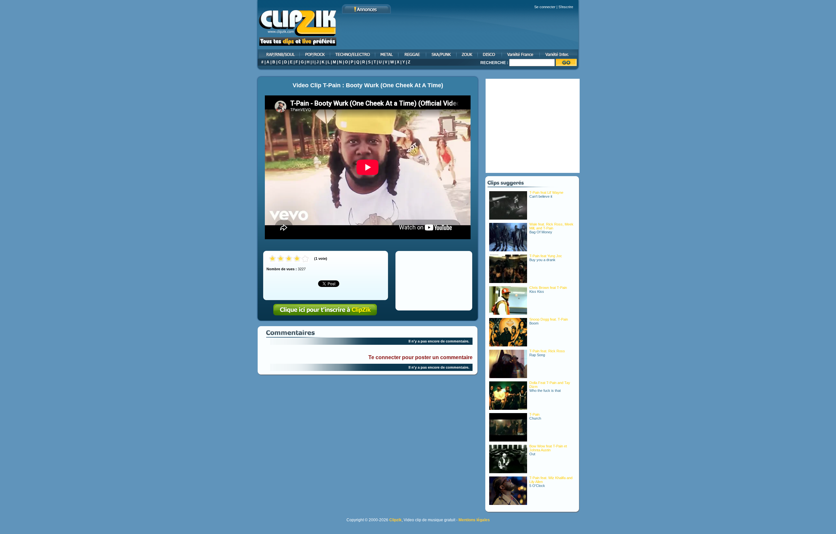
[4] (297, 259)
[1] (272, 259)
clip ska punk (441, 54)
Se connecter (544, 7)
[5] (305, 259)
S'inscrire (565, 7)
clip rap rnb (278, 54)
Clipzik (395, 520)
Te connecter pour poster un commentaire (420, 357)
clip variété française (521, 54)
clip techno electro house (353, 54)
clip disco (490, 54)
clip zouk (467, 54)
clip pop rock (315, 54)
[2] (281, 259)
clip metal (387, 54)
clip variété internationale (560, 54)
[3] (289, 259)
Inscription (325, 310)
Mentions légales (474, 520)
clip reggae (412, 54)
